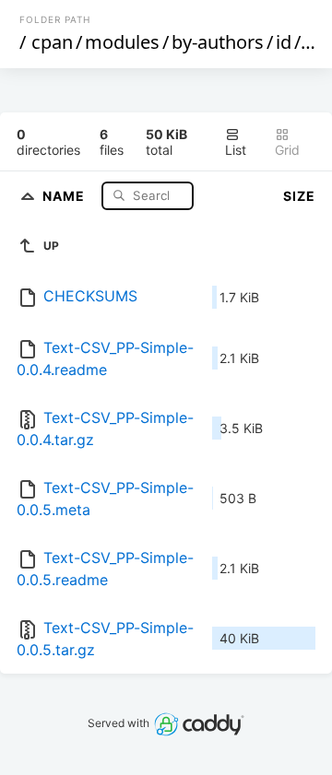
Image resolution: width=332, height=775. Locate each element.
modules (122, 41)
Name (65, 195)
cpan (52, 41)
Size (299, 196)
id (283, 41)
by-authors (218, 41)
